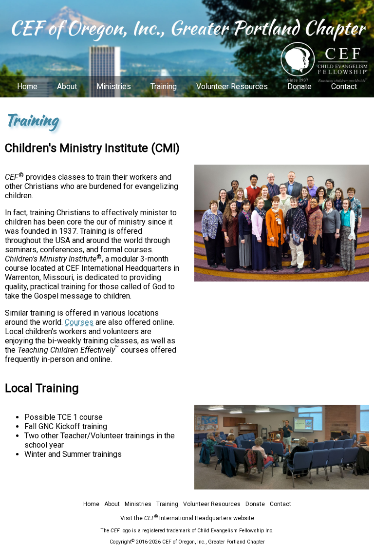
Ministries (113, 86)
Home (27, 86)
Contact (344, 86)
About (67, 86)
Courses (79, 322)
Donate (299, 86)
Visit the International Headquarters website (187, 518)
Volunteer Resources (232, 86)
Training (163, 86)
